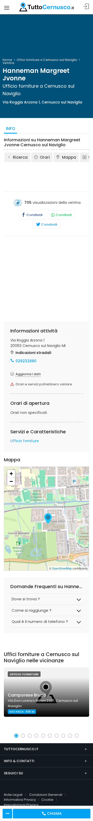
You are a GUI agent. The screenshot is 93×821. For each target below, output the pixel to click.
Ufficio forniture (24, 440)
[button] (16, 736)
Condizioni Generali (45, 794)
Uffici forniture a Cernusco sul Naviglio (47, 60)
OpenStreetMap (62, 568)
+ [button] (11, 473)
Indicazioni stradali (33, 352)
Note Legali (13, 794)
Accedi (86, 7)
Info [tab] (10, 128)
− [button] (11, 481)
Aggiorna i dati (28, 374)
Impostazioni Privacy (21, 804)
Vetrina (8, 63)
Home (7, 60)
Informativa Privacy (20, 799)
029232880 (26, 361)
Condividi (34, 214)
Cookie (47, 799)
